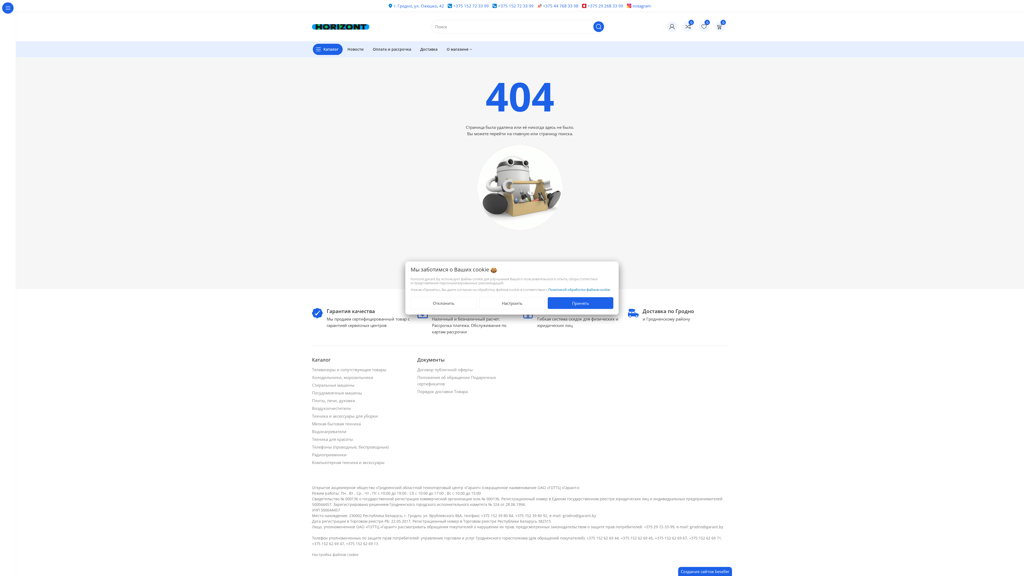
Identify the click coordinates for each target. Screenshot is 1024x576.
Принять (580, 303)
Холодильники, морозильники (343, 377)
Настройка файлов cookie (335, 554)
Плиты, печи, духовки (334, 400)
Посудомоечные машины (337, 392)
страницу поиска (555, 133)
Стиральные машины (333, 385)
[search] (598, 26)
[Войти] (672, 26)
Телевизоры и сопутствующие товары (349, 369)
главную (521, 133)
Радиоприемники (330, 454)
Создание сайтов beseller (705, 571)
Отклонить (443, 303)
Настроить (512, 303)
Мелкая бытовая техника (337, 423)
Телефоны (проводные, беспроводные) (351, 447)
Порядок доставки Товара (443, 391)
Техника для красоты (333, 439)
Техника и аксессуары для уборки (345, 416)
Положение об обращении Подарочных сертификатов (456, 380)
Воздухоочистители (332, 408)
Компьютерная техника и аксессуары (349, 462)
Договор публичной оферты (445, 369)
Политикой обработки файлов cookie (579, 289)
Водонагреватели (329, 431)
